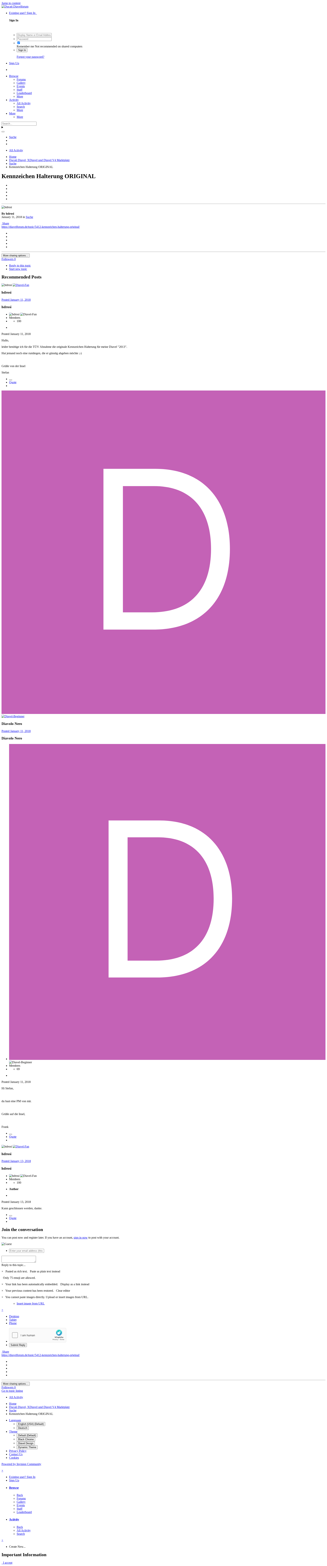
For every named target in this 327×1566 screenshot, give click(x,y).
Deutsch (22, 1428)
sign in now (81, 1237)
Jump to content (11, 3)
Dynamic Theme (27, 1447)
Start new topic (18, 269)
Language (15, 1420)
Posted (16, 299)
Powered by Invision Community (21, 1464)
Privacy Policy (17, 1450)
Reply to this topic (20, 265)
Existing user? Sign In (23, 13)
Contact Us (16, 1454)
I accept (7, 1562)
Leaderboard (24, 93)
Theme (13, 1431)
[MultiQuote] (10, 379)
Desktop (14, 1316)
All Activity (24, 103)
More (20, 96)
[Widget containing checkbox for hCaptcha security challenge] (37, 1335)
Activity (14, 99)
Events (21, 86)
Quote (12, 382)
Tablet (12, 1319)
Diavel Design (25, 1443)
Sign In (22, 50)
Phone (13, 1323)
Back (20, 1495)
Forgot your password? (30, 56)
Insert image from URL (31, 1303)
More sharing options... (15, 255)
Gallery (21, 82)
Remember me (25, 46)
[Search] (3, 131)
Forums (21, 79)
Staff (19, 89)
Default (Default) (27, 1435)
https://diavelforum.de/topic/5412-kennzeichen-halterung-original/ (41, 226)
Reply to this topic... (14, 1265)
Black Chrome (26, 1439)
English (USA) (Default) (31, 1424)
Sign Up (14, 63)
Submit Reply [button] (18, 1345)
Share (5, 223)
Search (21, 106)
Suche (29, 217)
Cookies (14, 1457)
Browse (13, 76)
